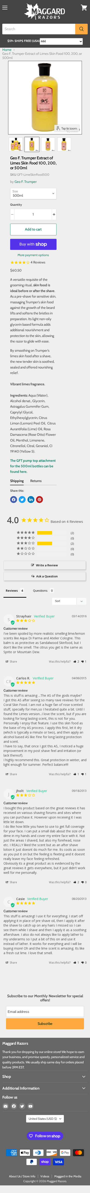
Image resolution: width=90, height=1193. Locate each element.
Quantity (16, 204)
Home (7, 50)
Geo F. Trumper (26, 182)
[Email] (5, 1106)
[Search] (81, 29)
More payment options (33, 255)
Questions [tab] (40, 590)
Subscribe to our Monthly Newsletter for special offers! (45, 998)
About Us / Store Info (22, 1176)
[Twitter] (22, 1106)
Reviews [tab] (12, 590)
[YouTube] (30, 1106)
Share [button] (13, 662)
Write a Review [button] (47, 565)
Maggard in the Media (67, 1176)
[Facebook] (14, 1106)
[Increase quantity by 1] (54, 214)
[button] (76, 662)
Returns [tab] (36, 481)
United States (43, 1118)
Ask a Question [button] (47, 576)
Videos (44, 1176)
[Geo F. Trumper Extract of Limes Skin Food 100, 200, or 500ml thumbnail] (15, 144)
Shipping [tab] (17, 481)
